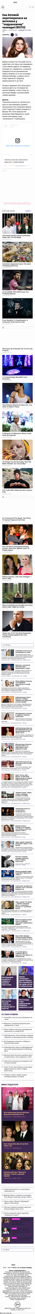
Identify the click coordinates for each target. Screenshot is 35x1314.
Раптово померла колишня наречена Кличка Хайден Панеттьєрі (22, 859)
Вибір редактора (9, 1084)
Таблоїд (4, 30)
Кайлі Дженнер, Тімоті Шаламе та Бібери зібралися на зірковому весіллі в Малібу (23, 700)
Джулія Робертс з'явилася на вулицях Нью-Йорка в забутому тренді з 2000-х (23, 828)
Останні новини (9, 1014)
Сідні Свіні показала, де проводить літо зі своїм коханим (23, 763)
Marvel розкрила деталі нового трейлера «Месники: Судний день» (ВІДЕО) (23, 922)
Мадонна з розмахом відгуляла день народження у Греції (22, 666)
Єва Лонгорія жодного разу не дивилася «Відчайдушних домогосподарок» (21, 1221)
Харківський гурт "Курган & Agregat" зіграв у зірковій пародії (15, 1174)
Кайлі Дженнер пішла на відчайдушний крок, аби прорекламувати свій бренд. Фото (23, 730)
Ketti (13, 676)
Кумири (24, 864)
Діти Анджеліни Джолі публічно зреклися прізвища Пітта (16, 1113)
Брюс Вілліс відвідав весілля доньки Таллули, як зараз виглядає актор (23, 937)
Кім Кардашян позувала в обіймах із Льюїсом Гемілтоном (23, 715)
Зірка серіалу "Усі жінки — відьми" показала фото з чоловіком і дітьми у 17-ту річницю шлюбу (23, 905)
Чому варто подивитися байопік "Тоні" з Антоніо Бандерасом (23, 887)
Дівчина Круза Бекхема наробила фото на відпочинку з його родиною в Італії (23, 747)
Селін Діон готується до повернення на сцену (23, 651)
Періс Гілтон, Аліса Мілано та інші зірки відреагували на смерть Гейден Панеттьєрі (23, 777)
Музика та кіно (27, 660)
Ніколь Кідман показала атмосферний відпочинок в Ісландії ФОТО (23, 683)
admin (12, 660)
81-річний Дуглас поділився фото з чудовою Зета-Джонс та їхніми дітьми (23, 954)
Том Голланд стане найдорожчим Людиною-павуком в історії (26, 1003)
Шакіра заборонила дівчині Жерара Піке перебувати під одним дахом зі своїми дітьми (25, 981)
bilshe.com (15, 1267)
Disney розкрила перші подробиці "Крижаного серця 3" (23, 873)
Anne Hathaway (20, 165)
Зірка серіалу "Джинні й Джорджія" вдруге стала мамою (23, 843)
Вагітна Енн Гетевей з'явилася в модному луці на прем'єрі (8, 1005)
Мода (23, 739)
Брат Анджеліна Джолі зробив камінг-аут (16, 1145)
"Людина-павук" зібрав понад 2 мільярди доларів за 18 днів (23, 794)
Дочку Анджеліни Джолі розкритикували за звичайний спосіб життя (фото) (21, 1231)
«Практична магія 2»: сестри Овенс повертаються (22, 810)
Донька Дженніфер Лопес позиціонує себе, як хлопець (21, 1239)
